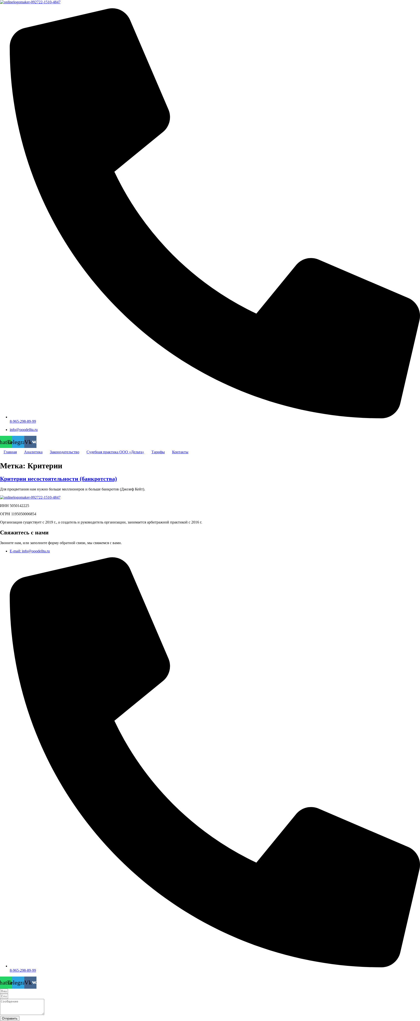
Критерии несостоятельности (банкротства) (58, 479)
